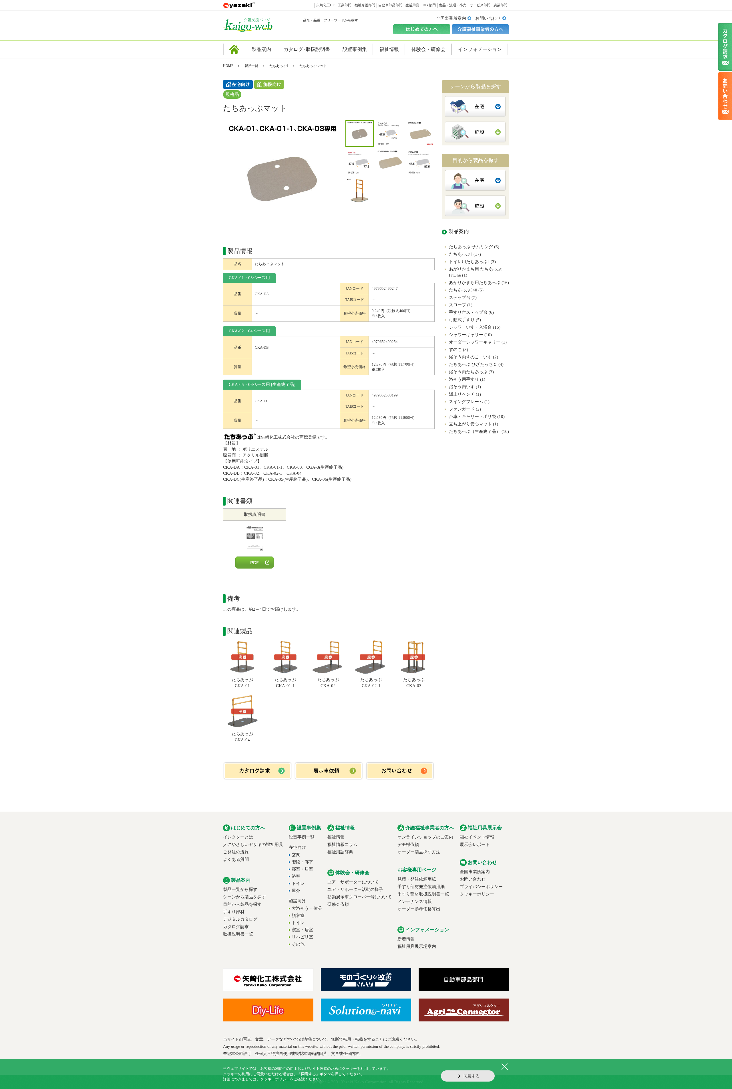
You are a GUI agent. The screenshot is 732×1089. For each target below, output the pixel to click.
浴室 (296, 876)
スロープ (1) (460, 305)
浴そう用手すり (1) (467, 379)
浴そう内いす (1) (465, 386)
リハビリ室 (302, 937)
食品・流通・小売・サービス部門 (464, 5)
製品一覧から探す (240, 889)
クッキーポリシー (477, 894)
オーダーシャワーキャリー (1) (478, 342)
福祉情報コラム (342, 844)
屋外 (296, 890)
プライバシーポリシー (481, 886)
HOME (228, 66)
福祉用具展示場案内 (416, 946)
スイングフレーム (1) (469, 401)
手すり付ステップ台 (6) (471, 312)
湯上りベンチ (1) (465, 394)
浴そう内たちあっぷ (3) (471, 372)
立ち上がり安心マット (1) (473, 424)
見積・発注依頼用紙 (416, 879)
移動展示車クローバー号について (359, 897)
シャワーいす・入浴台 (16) (474, 327)
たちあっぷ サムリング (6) (474, 246)
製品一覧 (251, 66)
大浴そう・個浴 (307, 908)
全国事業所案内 (451, 18)
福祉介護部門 (365, 5)
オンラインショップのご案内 (425, 837)
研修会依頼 (338, 904)
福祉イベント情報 (477, 837)
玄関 (296, 855)
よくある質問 (236, 859)
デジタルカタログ (240, 919)
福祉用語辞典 (340, 852)
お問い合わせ (488, 18)
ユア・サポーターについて (353, 882)
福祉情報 (336, 837)
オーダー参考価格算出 (418, 909)
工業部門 (344, 5)
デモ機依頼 (408, 844)
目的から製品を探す (242, 904)
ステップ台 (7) (463, 297)
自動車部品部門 (390, 5)
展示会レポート (475, 844)
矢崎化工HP (325, 5)
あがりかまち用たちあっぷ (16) (479, 282)
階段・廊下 (302, 862)
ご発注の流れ (236, 852)
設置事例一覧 (302, 837)
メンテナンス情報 (414, 901)
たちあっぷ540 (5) (466, 290)
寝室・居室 (302, 869)
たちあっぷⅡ (278, 66)
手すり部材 (233, 912)
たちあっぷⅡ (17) (465, 254)
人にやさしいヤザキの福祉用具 (253, 844)
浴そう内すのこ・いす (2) (473, 357)
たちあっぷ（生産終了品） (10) (479, 431)
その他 (298, 944)
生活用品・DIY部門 (420, 5)
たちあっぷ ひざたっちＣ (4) (476, 364)
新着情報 (406, 939)
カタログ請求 (236, 926)
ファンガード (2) (465, 409)
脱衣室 (298, 915)
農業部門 (500, 5)
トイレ (298, 883)
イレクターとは (238, 837)
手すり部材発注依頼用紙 (421, 886)
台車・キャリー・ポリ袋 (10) (477, 416)
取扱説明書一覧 (238, 934)
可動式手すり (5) (465, 319)
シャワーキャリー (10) (470, 334)
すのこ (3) (458, 349)
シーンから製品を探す (244, 897)
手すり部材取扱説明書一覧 (423, 894)
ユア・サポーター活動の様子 (355, 889)
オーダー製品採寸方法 (418, 852)
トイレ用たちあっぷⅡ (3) (472, 261)
